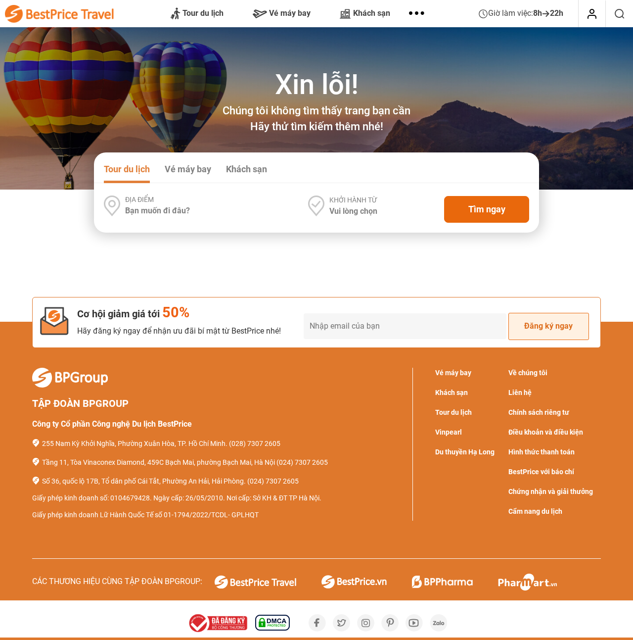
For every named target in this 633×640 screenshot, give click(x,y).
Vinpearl (448, 432)
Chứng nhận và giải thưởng (550, 491)
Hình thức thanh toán (541, 452)
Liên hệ (520, 392)
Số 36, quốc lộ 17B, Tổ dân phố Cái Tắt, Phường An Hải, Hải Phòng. (144, 481)
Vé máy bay (290, 13)
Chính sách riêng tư (538, 412)
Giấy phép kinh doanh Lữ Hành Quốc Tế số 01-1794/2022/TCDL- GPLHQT (145, 515)
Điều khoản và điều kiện (545, 432)
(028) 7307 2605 (254, 443)
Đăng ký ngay (548, 326)
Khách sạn (371, 13)
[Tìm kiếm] (619, 13)
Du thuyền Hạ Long (465, 452)
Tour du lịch (203, 13)
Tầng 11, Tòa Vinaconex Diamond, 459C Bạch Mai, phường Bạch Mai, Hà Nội (158, 462)
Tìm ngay (486, 209)
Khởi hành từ (353, 200)
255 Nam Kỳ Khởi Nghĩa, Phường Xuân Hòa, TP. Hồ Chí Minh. (134, 443)
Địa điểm (139, 199)
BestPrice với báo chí (541, 472)
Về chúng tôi (527, 373)
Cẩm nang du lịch (535, 511)
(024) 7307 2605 (302, 462)
